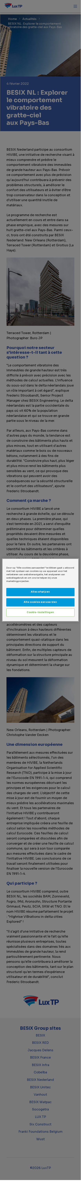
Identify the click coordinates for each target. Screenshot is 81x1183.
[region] (40, 590)
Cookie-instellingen (40, 612)
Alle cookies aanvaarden (40, 602)
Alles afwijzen (40, 592)
